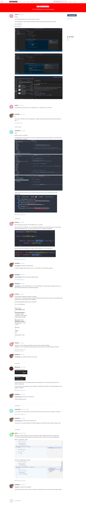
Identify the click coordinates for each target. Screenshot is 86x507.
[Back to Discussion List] (2, 2)
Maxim (17, 487)
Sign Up (70, 1)
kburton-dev (19, 396)
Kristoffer (18, 265)
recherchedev (19, 420)
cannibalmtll (19, 277)
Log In (74, 1)
